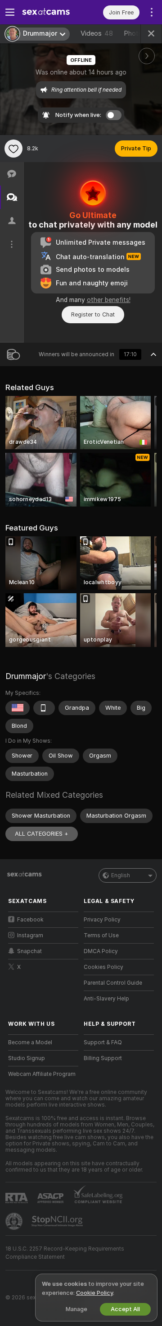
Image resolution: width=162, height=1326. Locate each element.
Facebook (30, 920)
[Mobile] (44, 708)
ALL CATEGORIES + (41, 833)
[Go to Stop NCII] (58, 1221)
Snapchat (29, 951)
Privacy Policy (102, 920)
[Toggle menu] (10, 12)
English (120, 875)
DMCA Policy (101, 951)
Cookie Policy (94, 1292)
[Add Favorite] (13, 149)
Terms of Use (101, 935)
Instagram (30, 935)
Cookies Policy (103, 967)
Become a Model (30, 1042)
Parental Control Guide (113, 983)
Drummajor (25, 676)
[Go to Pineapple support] (14, 1221)
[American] (17, 708)
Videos (97, 33)
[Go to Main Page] (50, 12)
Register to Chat (93, 314)
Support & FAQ (103, 1042)
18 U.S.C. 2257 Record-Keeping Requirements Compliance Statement (64, 1253)
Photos (139, 33)
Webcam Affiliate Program (42, 1074)
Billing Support (103, 1058)
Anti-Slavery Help (106, 999)
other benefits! (108, 299)
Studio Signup (26, 1058)
